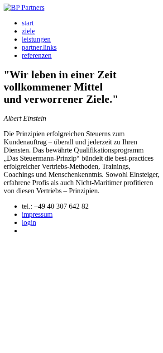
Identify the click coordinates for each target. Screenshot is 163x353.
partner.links (39, 47)
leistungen (36, 39)
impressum (37, 214)
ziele (28, 31)
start (28, 23)
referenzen (37, 55)
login (29, 222)
